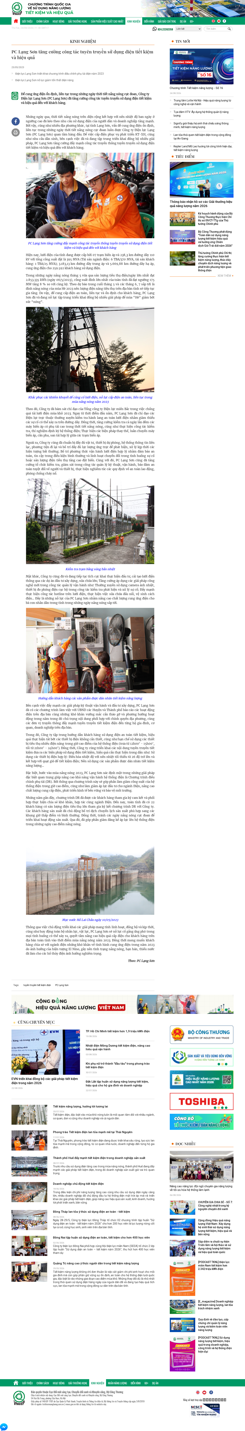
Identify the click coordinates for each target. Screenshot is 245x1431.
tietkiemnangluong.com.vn (53, 1404)
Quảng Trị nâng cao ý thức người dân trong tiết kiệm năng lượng (96, 1263)
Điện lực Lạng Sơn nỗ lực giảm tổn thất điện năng (44, 80)
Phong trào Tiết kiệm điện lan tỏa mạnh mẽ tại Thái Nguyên (92, 1132)
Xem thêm (226, 275)
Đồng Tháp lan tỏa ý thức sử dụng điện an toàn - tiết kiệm (91, 1212)
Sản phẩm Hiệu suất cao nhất (107, 21)
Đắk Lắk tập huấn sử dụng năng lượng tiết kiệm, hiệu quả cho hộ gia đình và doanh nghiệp (117, 1083)
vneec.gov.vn (70, 1404)
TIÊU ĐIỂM (185, 156)
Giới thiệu (27, 21)
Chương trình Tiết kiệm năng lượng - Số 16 (196, 88)
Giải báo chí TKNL (167, 21)
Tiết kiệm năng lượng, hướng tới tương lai (80, 1106)
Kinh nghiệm (133, 21)
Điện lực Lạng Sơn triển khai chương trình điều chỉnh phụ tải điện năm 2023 (59, 73)
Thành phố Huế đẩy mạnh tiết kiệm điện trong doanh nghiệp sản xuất (99, 1158)
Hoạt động (58, 21)
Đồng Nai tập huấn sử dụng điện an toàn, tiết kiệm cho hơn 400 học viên (101, 1237)
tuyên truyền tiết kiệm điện (37, 985)
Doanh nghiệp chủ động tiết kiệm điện (78, 1184)
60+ (192, 21)
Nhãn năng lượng (117, 1383)
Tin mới (183, 41)
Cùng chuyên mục (36, 1022)
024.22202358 (165, 29)
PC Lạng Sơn (62, 985)
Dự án (183, 21)
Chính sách (42, 21)
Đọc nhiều (186, 1143)
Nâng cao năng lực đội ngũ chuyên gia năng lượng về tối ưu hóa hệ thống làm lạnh (201, 1188)
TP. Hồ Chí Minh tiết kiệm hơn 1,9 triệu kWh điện (118, 1031)
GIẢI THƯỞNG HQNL (77, 21)
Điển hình (149, 21)
